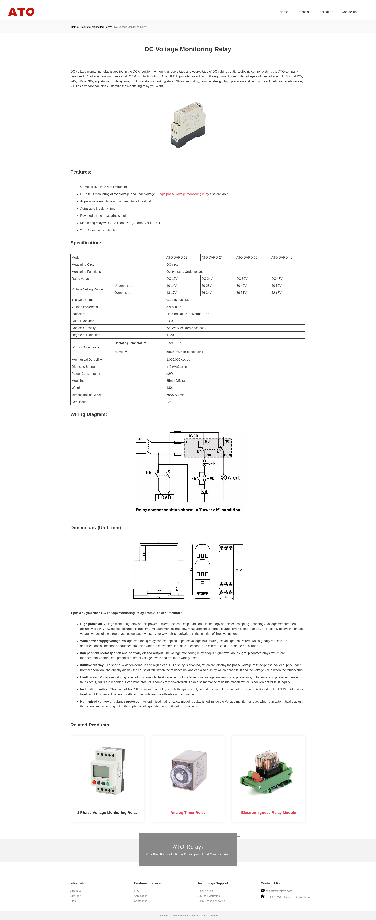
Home (283, 11)
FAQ (136, 890)
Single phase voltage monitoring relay (182, 194)
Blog (73, 900)
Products (302, 11)
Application (325, 11)
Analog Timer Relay (188, 813)
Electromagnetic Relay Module (268, 813)
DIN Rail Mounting (208, 895)
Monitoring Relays (102, 26)
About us (75, 890)
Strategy (75, 895)
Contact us (349, 11)
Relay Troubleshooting (211, 900)
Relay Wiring (205, 890)
